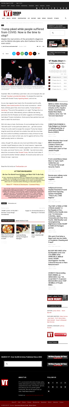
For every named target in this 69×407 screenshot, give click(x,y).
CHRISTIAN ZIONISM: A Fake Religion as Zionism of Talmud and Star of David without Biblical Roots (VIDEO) (57, 128)
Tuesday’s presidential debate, (16, 96)
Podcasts (49, 18)
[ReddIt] (30, 53)
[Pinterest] (18, 53)
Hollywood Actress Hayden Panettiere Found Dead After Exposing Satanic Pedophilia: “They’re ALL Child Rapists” (57, 193)
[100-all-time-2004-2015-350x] (57, 358)
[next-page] (5, 242)
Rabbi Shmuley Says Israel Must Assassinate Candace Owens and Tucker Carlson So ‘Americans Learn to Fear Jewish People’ (57, 145)
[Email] (34, 53)
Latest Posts (52, 100)
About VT (3, 5)
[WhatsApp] (22, 53)
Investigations (22, 18)
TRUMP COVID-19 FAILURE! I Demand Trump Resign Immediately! (9, 212)
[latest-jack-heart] (57, 300)
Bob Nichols (50, 322)
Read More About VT (28, 391)
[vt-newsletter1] (57, 336)
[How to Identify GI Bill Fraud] (38, 229)
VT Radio (56, 18)
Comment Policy (34, 184)
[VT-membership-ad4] (57, 47)
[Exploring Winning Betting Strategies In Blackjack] (23, 229)
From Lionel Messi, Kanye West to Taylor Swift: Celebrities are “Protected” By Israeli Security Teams (57, 163)
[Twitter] (57, 8)
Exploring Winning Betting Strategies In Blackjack (22, 236)
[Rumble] (48, 8)
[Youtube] (66, 8)
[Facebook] (39, 8)
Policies (13, 5)
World (44, 18)
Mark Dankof (51, 320)
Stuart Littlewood (61, 320)
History (14, 18)
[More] (39, 53)
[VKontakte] (60, 8)
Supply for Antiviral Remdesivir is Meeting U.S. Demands (35, 211)
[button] (65, 18)
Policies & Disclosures (21, 184)
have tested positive (13, 105)
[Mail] (42, 8)
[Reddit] (45, 8)
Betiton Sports (32, 405)
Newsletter (31, 5)
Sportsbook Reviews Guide (21, 405)
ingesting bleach (23, 98)
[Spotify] (54, 8)
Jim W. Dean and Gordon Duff (10, 46)
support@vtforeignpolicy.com (34, 395)
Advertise (42, 5)
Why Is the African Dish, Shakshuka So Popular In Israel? (7, 236)
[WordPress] (63, 8)
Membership (24, 5)
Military (33, 18)
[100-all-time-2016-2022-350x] (57, 366)
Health (8, 18)
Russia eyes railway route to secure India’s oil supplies (57, 177)
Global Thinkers (52, 342)
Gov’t (3, 18)
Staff (8, 5)
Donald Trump (23, 152)
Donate (18, 5)
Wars (39, 18)
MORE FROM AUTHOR (22, 220)
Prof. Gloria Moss (60, 318)
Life (29, 18)
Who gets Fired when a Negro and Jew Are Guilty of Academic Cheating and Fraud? (58, 239)
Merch (37, 5)
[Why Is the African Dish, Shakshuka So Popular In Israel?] (7, 228)
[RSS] (51, 8)
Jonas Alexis (56, 310)
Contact (48, 5)
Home (2, 22)
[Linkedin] (26, 53)
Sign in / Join (19, 3)
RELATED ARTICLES (8, 220)
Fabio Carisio (64, 316)
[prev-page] (2, 242)
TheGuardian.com (21, 166)
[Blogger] (36, 8)
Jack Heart (51, 318)
